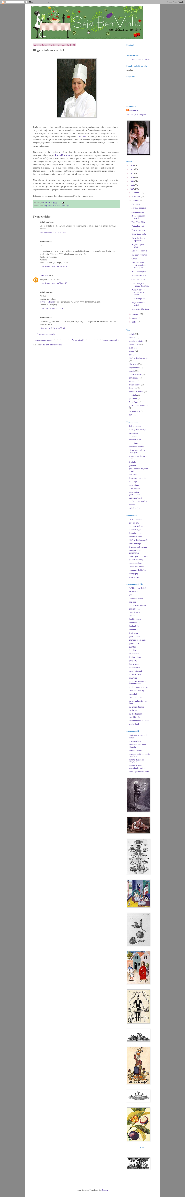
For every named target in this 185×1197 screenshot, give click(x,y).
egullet (132, 615)
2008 (132, 185)
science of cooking (136, 690)
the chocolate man (136, 706)
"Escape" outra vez (139, 254)
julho (134, 321)
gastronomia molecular (138, 405)
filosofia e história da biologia (137, 745)
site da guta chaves (136, 566)
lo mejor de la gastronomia (134, 551)
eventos (132, 347)
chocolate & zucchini (137, 605)
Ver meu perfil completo (136, 114)
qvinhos (132, 504)
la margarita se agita (137, 478)
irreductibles (134, 653)
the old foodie (134, 717)
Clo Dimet (82, 136)
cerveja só (133, 436)
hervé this (133, 650)
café (130, 354)
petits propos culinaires (138, 687)
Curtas (134, 258)
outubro (135, 200)
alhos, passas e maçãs (137, 429)
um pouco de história (137, 570)
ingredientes (134, 367)
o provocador (134, 488)
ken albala (133, 474)
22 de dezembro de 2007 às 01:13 (53, 283)
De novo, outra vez (139, 250)
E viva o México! (139, 275)
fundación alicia (135, 536)
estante (132, 371)
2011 (132, 173)
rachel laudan (134, 508)
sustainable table (135, 697)
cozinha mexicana (136, 391)
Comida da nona (138, 279)
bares (131, 414)
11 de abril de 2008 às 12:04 (51, 308)
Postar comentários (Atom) (51, 344)
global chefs (134, 643)
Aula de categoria (139, 271)
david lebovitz (135, 612)
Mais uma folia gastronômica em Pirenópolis (140, 265)
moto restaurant (135, 670)
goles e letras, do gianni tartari (138, 469)
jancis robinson (135, 657)
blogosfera (48, 205)
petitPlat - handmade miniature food (137, 682)
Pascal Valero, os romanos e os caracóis (138, 292)
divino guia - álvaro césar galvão (137, 451)
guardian (132, 646)
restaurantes (134, 344)
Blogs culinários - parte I (139, 217)
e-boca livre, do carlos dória (138, 457)
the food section (135, 713)
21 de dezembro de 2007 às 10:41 (53, 266)
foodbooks (133, 629)
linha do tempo (135, 543)
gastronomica (134, 636)
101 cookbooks (135, 425)
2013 (132, 165)
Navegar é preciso (139, 207)
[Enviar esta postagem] (63, 202)
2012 (132, 169)
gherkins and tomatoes (138, 639)
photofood (133, 398)
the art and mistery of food (138, 702)
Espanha (132, 388)
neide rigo (133, 481)
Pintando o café (138, 226)
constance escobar (136, 446)
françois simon (135, 533)
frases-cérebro (134, 384)
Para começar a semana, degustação (141, 284)
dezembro (136, 192)
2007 (132, 189)
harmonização (134, 411)
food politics (134, 626)
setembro (136, 314)
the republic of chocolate (139, 720)
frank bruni (133, 632)
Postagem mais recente (43, 339)
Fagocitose (136, 203)
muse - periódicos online (139, 771)
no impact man (135, 674)
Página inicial (77, 339)
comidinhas (133, 377)
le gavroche (133, 664)
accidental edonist (136, 598)
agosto (135, 317)
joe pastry (133, 660)
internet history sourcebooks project (137, 766)
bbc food (132, 601)
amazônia (133, 395)
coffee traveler (135, 439)
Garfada (132, 461)
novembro (136, 196)
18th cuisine (134, 591)
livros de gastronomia (138, 546)
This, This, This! (138, 222)
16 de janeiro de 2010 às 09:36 (52, 328)
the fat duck (134, 710)
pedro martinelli (135, 497)
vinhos (131, 351)
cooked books (134, 608)
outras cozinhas (135, 374)
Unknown (44, 275)
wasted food (134, 724)
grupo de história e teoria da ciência (139, 755)
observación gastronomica (134, 493)
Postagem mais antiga (110, 339)
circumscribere (135, 741)
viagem (132, 381)
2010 (132, 177)
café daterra (134, 522)
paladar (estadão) (136, 559)
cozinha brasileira (136, 340)
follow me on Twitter (141, 59)
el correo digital (135, 529)
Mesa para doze (138, 211)
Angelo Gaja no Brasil (138, 245)
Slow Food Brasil (47, 301)
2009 (132, 181)
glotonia (132, 465)
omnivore (133, 677)
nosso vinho (134, 484)
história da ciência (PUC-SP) (136, 761)
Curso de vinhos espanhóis (138, 239)
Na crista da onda (139, 234)
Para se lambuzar (138, 230)
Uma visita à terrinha (140, 308)
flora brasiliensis (135, 750)
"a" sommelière (135, 519)
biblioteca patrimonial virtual (138, 736)
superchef (133, 694)
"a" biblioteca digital (137, 588)
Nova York (133, 402)
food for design (135, 619)
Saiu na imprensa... (139, 298)
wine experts (134, 576)
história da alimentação (61, 205)
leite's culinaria (135, 667)
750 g (131, 595)
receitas (132, 337)
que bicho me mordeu (138, 501)
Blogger (104, 1189)
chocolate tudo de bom (138, 526)
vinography (133, 573)
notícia (132, 334)
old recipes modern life (138, 556)
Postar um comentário (46, 334)
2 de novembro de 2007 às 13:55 (53, 232)
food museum (134, 622)
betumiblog (133, 432)
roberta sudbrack (136, 563)
